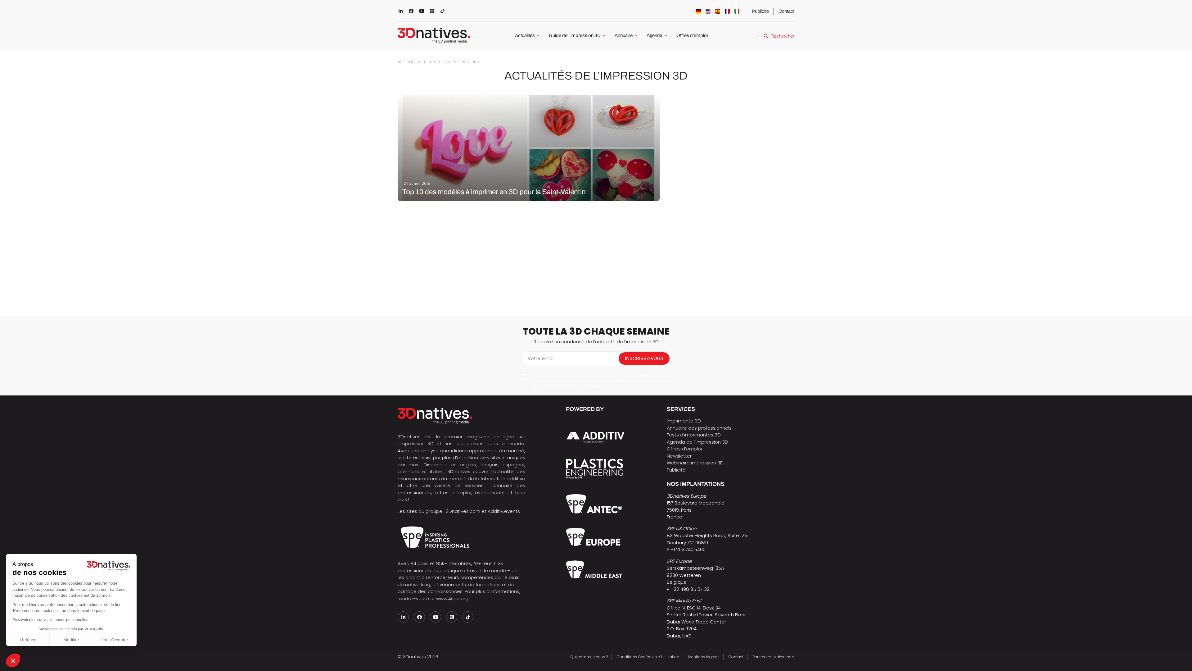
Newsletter (679, 456)
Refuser (28, 639)
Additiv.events (504, 511)
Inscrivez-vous (644, 358)
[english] (708, 11)
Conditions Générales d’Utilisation (648, 657)
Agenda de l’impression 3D (697, 442)
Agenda (654, 35)
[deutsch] (698, 11)
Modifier (71, 639)
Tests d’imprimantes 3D (694, 434)
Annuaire (624, 35)
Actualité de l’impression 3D (447, 62)
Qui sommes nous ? (589, 657)
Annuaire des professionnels (699, 428)
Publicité (760, 11)
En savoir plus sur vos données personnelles (50, 620)
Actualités (525, 35)
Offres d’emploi (692, 35)
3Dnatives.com (463, 511)
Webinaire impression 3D (695, 462)
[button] (13, 660)
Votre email (541, 358)
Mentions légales (704, 657)
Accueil (405, 62)
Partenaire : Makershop (773, 657)
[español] (717, 11)
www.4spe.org (452, 598)
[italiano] (736, 11)
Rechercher (782, 36)
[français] (727, 11)
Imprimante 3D (684, 421)
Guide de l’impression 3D (575, 35)
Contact (786, 11)
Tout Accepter (115, 639)
